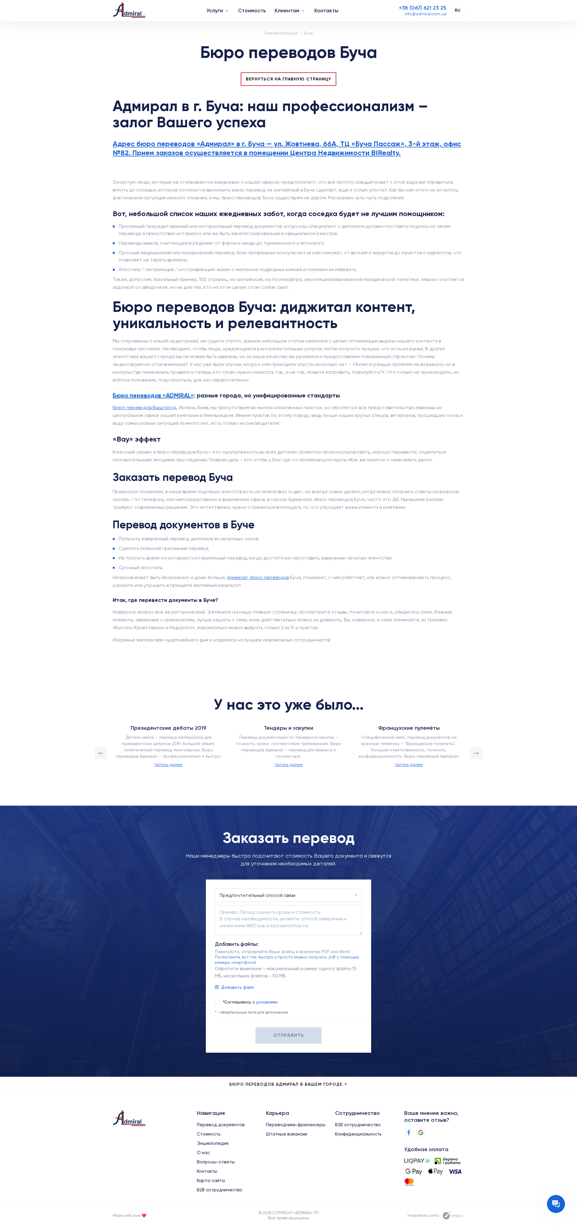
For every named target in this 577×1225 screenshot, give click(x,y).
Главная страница (281, 33)
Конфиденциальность (358, 1134)
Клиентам (287, 11)
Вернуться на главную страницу (288, 79)
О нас (203, 1152)
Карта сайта (211, 1180)
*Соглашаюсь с (250, 1002)
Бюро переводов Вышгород (144, 407)
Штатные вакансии (286, 1134)
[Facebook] (408, 1132)
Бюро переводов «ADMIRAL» (153, 395)
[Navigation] (226, 10)
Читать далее (168, 764)
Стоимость (252, 11)
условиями (267, 1002)
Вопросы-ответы (216, 1162)
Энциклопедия (212, 1143)
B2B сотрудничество (220, 1190)
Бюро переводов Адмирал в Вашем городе (286, 1084)
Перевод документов (221, 1124)
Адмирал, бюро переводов (258, 577)
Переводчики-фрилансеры (295, 1124)
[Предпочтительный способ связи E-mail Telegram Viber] (288, 895)
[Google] (420, 1132)
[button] (101, 753)
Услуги (214, 11)
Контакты (326, 11)
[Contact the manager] (556, 1204)
